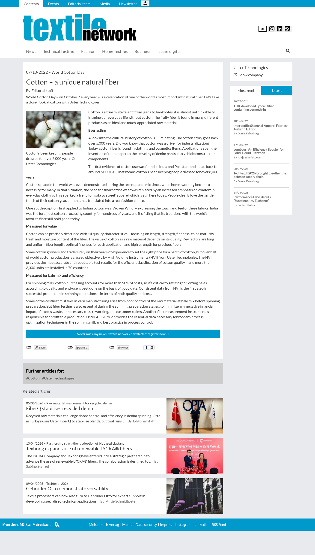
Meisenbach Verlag (104, 524)
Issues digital (169, 51)
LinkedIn (201, 524)
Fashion (88, 51)
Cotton (33, 378)
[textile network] (80, 27)
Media (105, 3)
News (31, 51)
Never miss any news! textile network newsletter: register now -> (123, 334)
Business (142, 51)
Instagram (183, 524)
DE (262, 28)
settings (152, 347)
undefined (70, 347)
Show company (251, 75)
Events (53, 3)
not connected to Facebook (28, 347)
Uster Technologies (58, 378)
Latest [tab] (277, 90)
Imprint (166, 524)
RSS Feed (219, 524)
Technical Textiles (58, 51)
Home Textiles (115, 51)
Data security (146, 524)
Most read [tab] (246, 90)
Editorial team (79, 3)
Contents (31, 3)
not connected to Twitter (111, 347)
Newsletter (128, 3)
